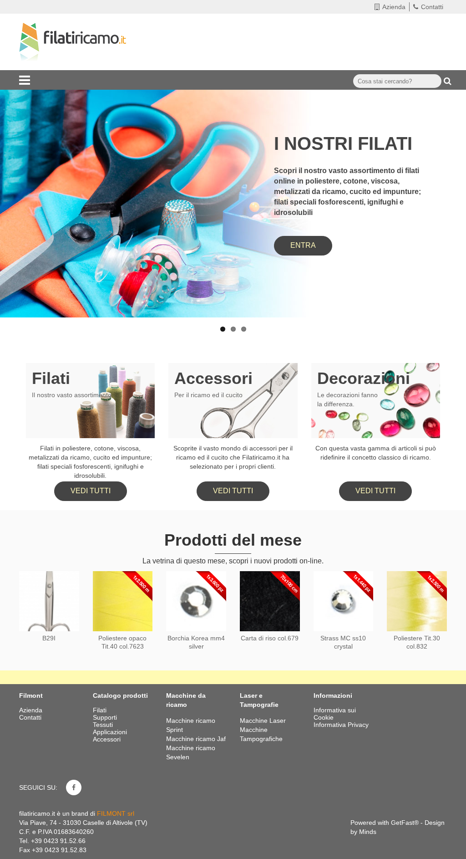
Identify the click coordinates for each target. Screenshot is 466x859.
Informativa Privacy (341, 724)
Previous (16, 177)
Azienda (393, 6)
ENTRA (303, 245)
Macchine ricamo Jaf (196, 738)
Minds (367, 831)
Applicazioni (111, 732)
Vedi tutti (91, 491)
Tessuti (104, 724)
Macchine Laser (263, 720)
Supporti (106, 717)
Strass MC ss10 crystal (343, 642)
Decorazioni (363, 378)
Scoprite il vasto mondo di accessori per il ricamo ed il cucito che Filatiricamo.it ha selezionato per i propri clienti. (233, 457)
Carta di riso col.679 (270, 638)
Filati (51, 378)
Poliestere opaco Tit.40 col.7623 (122, 642)
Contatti (432, 6)
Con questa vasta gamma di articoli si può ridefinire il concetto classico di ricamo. (375, 453)
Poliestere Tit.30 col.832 (417, 642)
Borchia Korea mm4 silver (196, 642)
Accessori (213, 378)
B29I (49, 638)
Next (450, 177)
